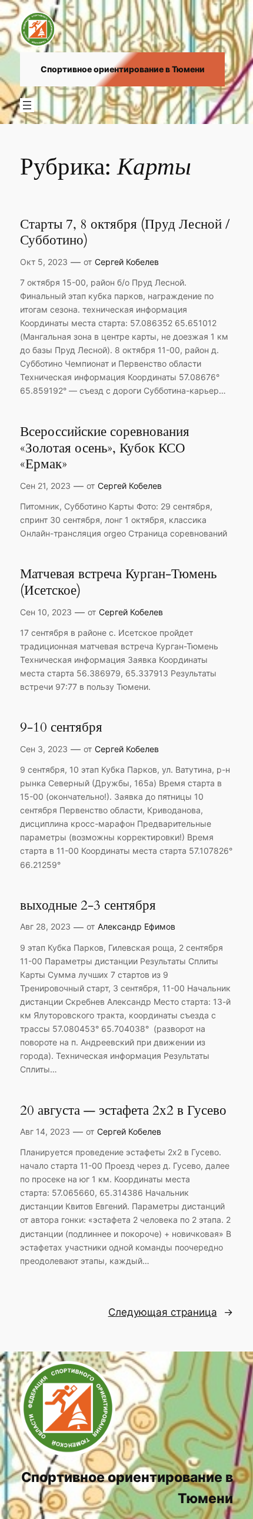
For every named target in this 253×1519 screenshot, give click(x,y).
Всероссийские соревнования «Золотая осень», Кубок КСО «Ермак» (104, 448)
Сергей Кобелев (127, 262)
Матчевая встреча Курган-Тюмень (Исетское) (118, 582)
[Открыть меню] (27, 105)
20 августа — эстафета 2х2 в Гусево (123, 1110)
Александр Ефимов (136, 926)
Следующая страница (170, 1312)
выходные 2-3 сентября (88, 905)
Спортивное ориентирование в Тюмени (123, 69)
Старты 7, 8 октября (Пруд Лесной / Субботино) (124, 232)
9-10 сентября (61, 727)
